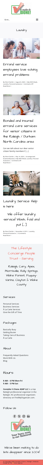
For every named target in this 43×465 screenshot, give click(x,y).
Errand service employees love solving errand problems (20, 69)
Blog (5, 361)
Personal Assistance (15, 84)
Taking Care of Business (14, 335)
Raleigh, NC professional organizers (19, 395)
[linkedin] (28, 416)
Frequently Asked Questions (15, 355)
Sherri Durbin (9, 82)
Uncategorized (30, 156)
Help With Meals (32, 82)
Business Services (11, 306)
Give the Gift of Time (12, 312)
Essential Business (9, 159)
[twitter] (19, 416)
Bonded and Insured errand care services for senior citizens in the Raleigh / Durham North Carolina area (20, 131)
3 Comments (22, 233)
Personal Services (11, 304)
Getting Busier (9, 332)
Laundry (6, 84)
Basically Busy (9, 329)
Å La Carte (7, 338)
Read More (6, 86)
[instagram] (24, 416)
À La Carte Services (11, 309)
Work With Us (9, 358)
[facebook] (14, 416)
